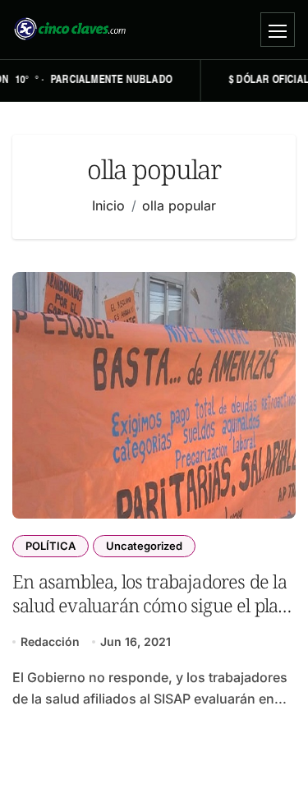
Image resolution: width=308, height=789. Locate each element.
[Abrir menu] (277, 29)
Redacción (50, 641)
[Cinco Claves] (69, 29)
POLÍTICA (50, 545)
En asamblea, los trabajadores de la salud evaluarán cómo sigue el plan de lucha (150, 605)
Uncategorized (144, 545)
